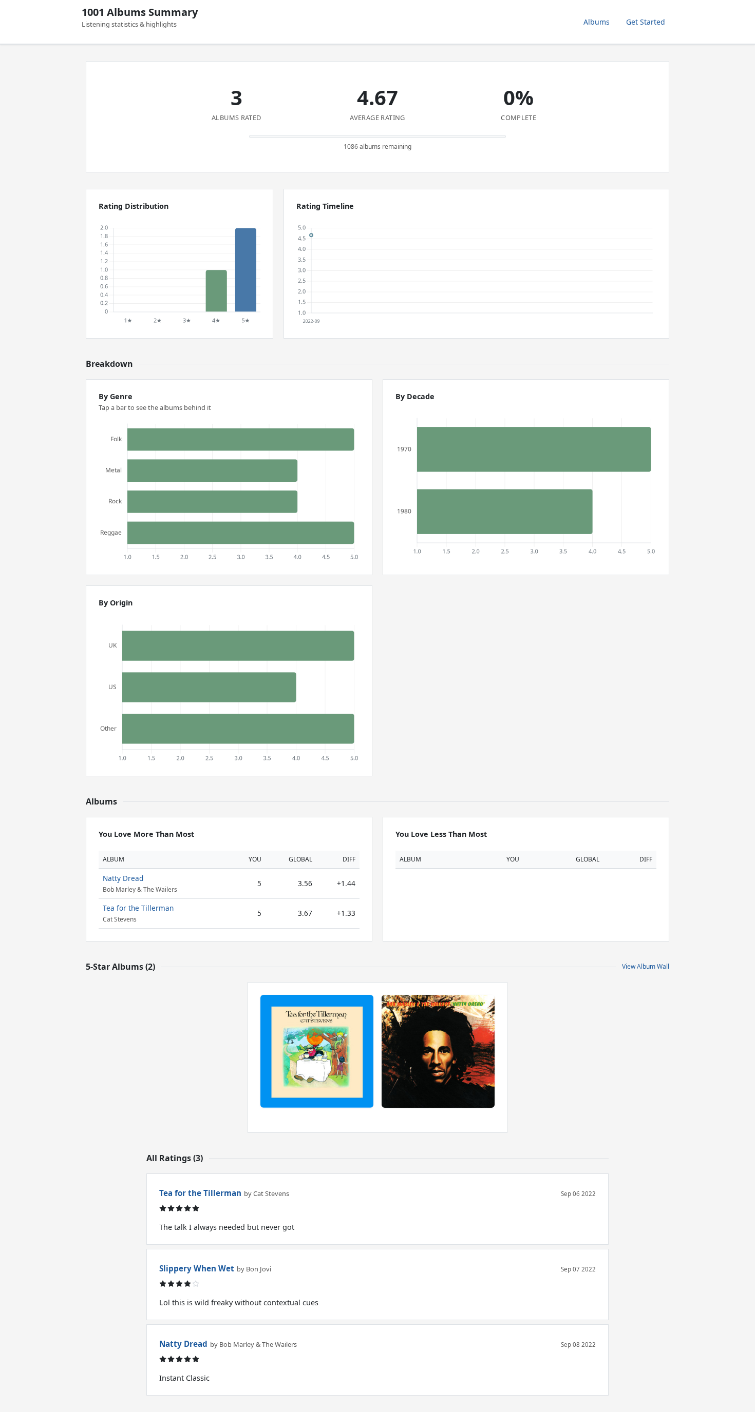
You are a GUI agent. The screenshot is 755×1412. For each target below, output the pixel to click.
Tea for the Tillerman (138, 908)
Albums (596, 22)
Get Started (645, 22)
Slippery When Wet (196, 1268)
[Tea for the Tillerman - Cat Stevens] (316, 1051)
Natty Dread (123, 878)
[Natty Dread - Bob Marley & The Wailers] (438, 1051)
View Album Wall (645, 966)
